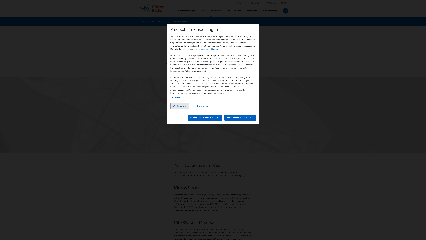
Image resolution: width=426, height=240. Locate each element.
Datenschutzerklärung (208, 49)
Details (177, 98)
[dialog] (213, 120)
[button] (179, 106)
